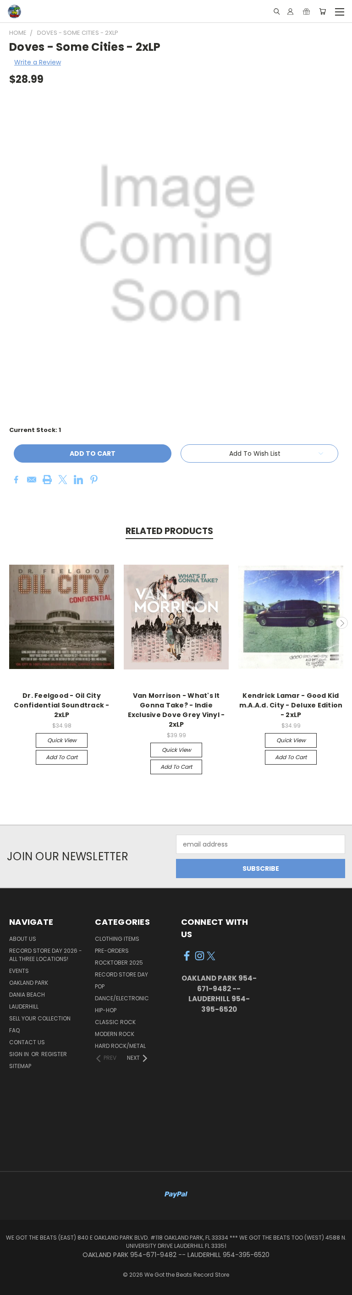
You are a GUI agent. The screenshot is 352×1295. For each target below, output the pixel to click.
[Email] (31, 479)
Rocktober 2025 (119, 962)
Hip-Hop (105, 1010)
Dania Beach (27, 994)
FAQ (14, 1030)
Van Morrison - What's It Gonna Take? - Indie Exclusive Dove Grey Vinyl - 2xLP (176, 710)
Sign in (19, 1054)
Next (342, 623)
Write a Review (37, 62)
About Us (22, 939)
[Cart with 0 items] (322, 11)
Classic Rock (115, 1022)
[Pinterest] (94, 479)
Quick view (62, 740)
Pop (99, 986)
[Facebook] (16, 479)
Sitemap (20, 1066)
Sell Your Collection (40, 1018)
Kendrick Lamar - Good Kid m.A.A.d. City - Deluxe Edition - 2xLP (291, 705)
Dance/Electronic (122, 998)
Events (19, 971)
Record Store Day (121, 974)
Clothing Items (117, 939)
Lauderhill (23, 1006)
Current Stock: (35, 430)
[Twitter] (62, 479)
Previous (10, 623)
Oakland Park (28, 983)
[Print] (47, 479)
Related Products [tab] (169, 531)
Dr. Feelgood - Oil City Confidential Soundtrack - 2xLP (61, 705)
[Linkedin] (78, 479)
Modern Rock (114, 1034)
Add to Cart (61, 757)
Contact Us (27, 1042)
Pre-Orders (112, 951)
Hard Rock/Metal (120, 1046)
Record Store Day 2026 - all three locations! (45, 955)
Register (54, 1054)
